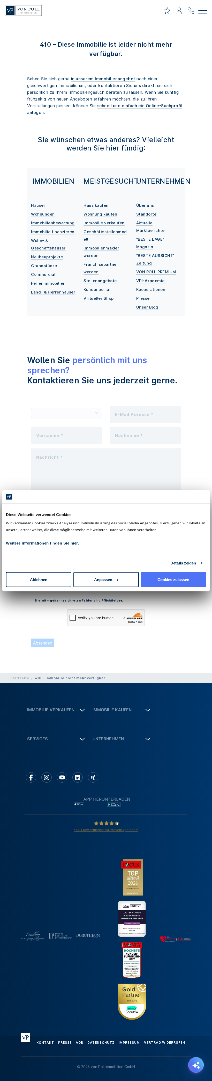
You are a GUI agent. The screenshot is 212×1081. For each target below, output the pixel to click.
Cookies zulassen (173, 579)
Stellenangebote (100, 280)
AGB (79, 1042)
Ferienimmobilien (48, 283)
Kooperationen (150, 289)
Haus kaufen (96, 205)
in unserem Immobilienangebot (103, 78)
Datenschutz (101, 1042)
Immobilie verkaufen (104, 222)
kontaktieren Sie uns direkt (126, 85)
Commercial (43, 274)
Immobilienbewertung (53, 222)
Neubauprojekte (47, 256)
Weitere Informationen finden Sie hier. (42, 543)
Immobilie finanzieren (52, 231)
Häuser (38, 205)
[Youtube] (62, 777)
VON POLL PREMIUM (156, 271)
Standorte (146, 214)
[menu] (202, 11)
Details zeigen (183, 563)
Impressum (129, 1042)
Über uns (145, 205)
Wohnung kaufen (100, 214)
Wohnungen (43, 214)
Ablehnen (38, 579)
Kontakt (45, 1042)
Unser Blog (147, 307)
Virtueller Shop (99, 298)
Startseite (19, 678)
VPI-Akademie (150, 280)
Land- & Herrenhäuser (53, 292)
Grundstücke (44, 265)
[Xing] (93, 777)
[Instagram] (46, 777)
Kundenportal (97, 289)
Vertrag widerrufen (164, 1042)
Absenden (42, 643)
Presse (143, 298)
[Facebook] (31, 777)
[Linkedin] (77, 777)
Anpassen (103, 579)
